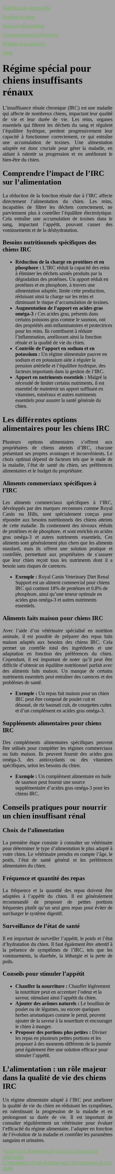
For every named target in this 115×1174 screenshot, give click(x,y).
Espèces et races (19, 17)
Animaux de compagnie (27, 8)
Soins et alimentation (23, 26)
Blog (7, 52)
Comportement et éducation (30, 34)
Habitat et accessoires (24, 43)
